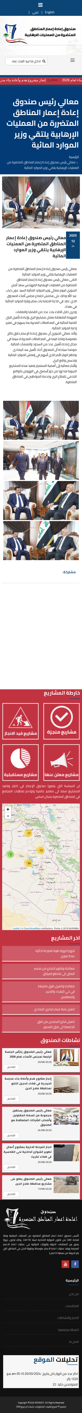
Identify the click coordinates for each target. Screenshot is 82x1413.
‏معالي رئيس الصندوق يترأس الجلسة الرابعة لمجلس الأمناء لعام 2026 (28, 1054)
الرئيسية (74, 157)
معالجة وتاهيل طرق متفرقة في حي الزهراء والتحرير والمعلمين (56, 991)
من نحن (74, 1294)
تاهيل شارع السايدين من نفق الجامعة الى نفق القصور (56, 1024)
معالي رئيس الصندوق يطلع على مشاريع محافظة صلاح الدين (31, 1181)
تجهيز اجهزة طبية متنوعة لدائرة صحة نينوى (55, 953)
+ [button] (8, 809)
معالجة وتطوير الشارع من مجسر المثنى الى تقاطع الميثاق (54, 971)
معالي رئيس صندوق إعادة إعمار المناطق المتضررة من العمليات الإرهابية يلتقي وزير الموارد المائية (36, 247)
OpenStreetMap (32, 928)
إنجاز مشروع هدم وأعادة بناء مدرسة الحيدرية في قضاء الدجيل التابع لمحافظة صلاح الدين (28, 1083)
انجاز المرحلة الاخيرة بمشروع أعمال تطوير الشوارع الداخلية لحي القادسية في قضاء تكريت (28, 1151)
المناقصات (72, 1306)
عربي (35, 12)
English (49, 12)
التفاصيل (11, 1067)
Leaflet (16, 928)
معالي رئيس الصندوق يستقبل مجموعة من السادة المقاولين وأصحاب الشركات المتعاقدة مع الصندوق (31, 1117)
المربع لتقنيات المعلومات (46, 1407)
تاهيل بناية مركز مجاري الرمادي (54, 1009)
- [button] (8, 816)
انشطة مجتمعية (68, 1330)
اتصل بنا (74, 1341)
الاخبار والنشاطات (68, 1318)
